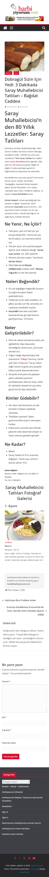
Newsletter (7, 806)
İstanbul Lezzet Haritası (12, 834)
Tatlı (16, 73)
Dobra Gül (23, 107)
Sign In (5, 812)
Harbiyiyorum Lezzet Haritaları (16, 828)
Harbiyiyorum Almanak (12, 792)
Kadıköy (8, 73)
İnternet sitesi (9, 742)
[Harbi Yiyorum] (5, 28)
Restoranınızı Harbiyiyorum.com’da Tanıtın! (21, 823)
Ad (4, 717)
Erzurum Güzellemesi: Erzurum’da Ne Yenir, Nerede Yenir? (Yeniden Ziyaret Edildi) (25, 611)
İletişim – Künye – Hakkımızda (15, 786)
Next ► (8, 546)
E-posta (6, 730)
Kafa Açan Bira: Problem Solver (20, 600)
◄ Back (8, 542)
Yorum (6, 681)
